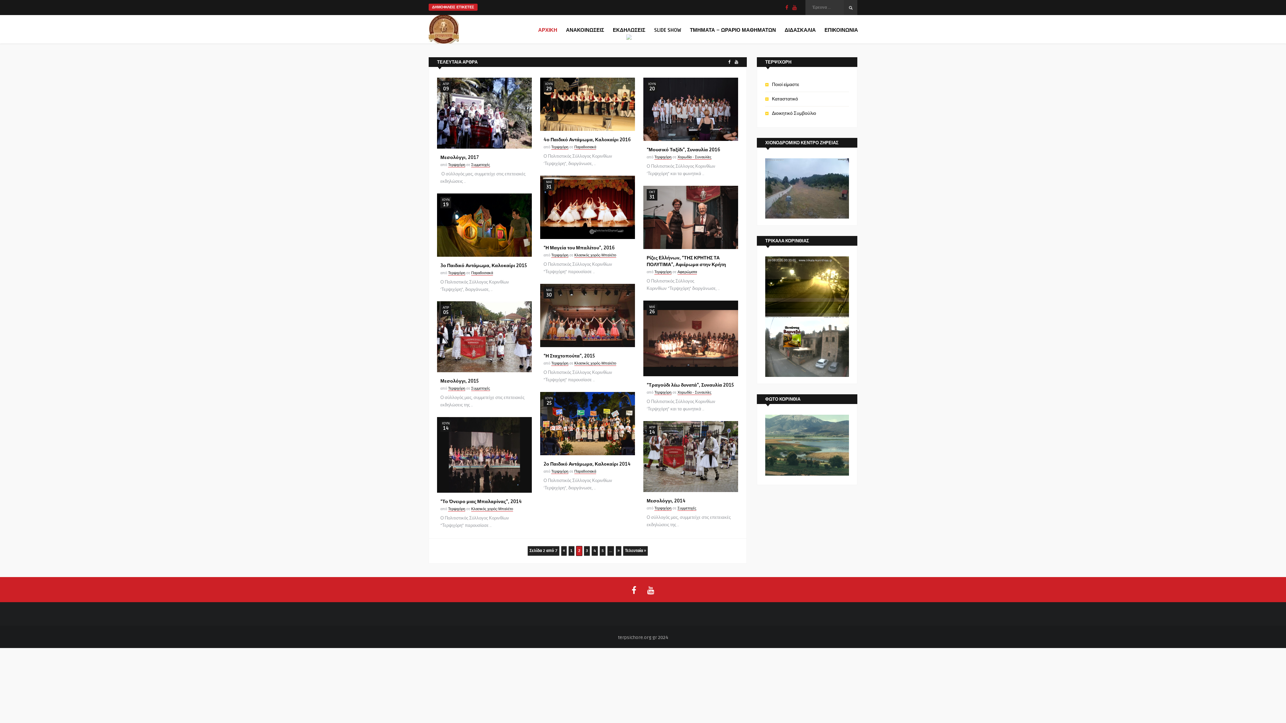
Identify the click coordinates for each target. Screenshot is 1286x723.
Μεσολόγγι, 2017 (459, 157)
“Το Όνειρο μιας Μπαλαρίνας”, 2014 (481, 501)
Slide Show (667, 30)
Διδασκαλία (800, 30)
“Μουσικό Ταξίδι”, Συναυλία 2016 (683, 150)
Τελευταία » (635, 550)
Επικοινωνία (841, 30)
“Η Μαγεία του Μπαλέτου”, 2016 (579, 248)
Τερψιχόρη (456, 165)
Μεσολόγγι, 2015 (459, 381)
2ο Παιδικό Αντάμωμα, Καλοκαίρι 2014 (587, 464)
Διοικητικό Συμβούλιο (794, 113)
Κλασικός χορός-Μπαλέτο (595, 255)
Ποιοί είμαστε (785, 84)
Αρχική (547, 30)
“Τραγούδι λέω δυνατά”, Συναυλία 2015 (690, 385)
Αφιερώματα (687, 272)
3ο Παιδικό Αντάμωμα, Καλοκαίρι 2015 (483, 265)
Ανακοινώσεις (585, 30)
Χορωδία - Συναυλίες (694, 157)
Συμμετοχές (480, 165)
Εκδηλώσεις (629, 30)
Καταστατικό (785, 99)
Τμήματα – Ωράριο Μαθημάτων (733, 30)
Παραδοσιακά (585, 147)
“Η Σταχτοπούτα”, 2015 (569, 356)
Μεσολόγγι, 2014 (666, 501)
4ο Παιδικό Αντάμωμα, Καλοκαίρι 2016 (587, 140)
